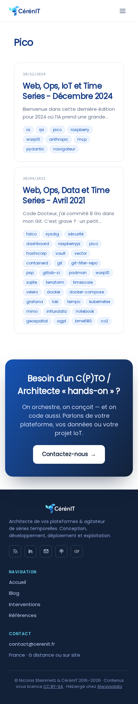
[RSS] (15, 551)
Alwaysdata (109, 686)
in (30, 551)
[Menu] (122, 11)
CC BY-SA (53, 686)
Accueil (17, 582)
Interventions (24, 604)
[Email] (46, 551)
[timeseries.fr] (77, 551)
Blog (14, 593)
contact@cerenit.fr (32, 644)
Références (23, 615)
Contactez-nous (69, 454)
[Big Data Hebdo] (61, 551)
